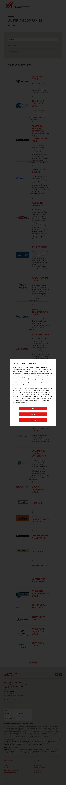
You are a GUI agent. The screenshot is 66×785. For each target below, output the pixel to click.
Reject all (33, 420)
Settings (33, 414)
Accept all (33, 408)
